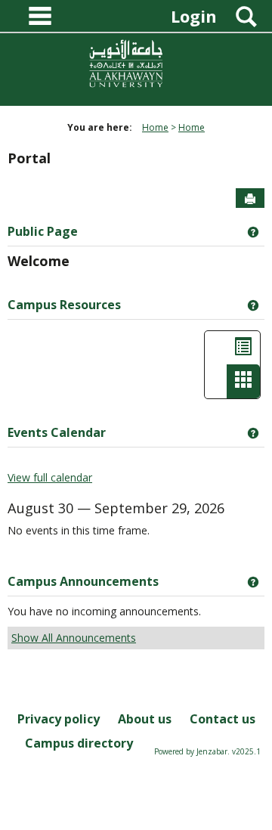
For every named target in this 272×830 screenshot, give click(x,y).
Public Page (43, 231)
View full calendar (50, 477)
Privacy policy (58, 719)
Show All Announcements (73, 637)
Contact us (222, 719)
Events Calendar (57, 432)
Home (155, 127)
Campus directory (79, 743)
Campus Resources (64, 304)
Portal (29, 158)
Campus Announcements (83, 581)
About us (145, 719)
